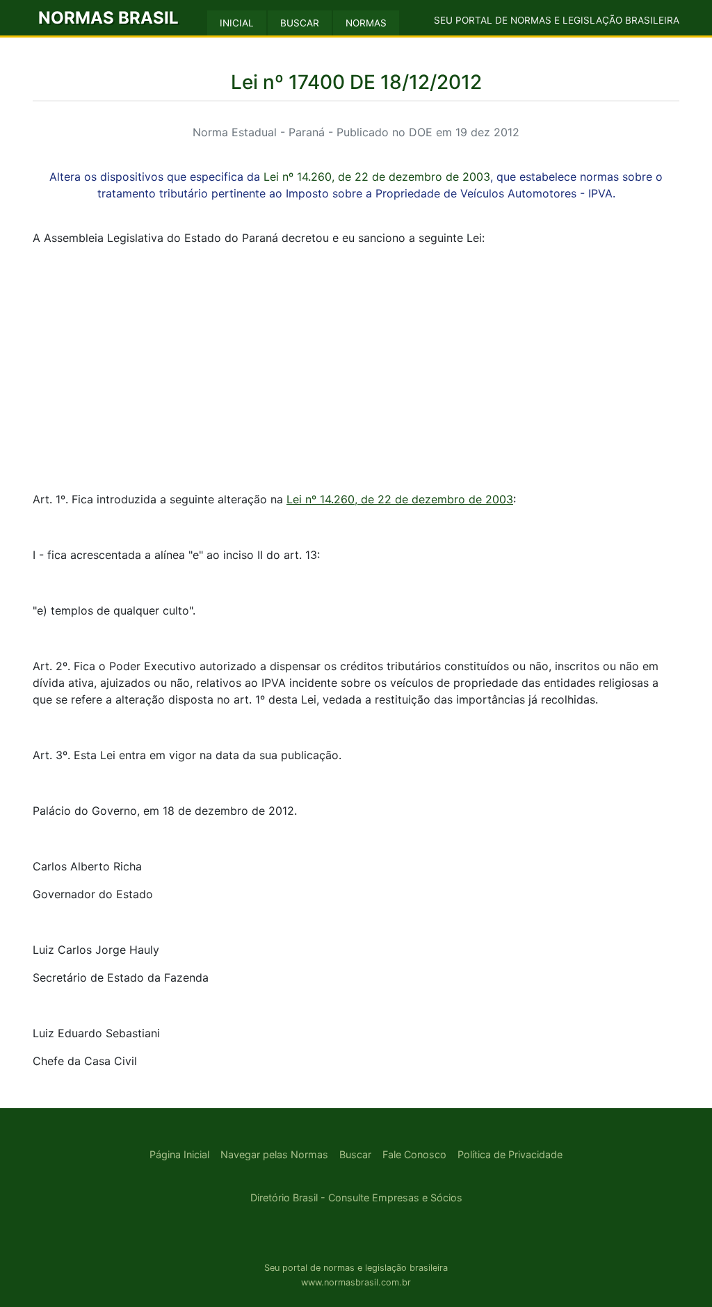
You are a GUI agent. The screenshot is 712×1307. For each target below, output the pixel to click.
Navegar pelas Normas (274, 1154)
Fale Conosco (414, 1154)
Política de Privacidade (510, 1154)
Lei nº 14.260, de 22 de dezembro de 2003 (377, 177)
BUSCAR (299, 23)
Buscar (355, 1154)
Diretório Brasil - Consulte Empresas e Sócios (356, 1197)
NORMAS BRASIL (108, 18)
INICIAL (237, 23)
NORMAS (366, 23)
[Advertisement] (356, 354)
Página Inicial (179, 1154)
